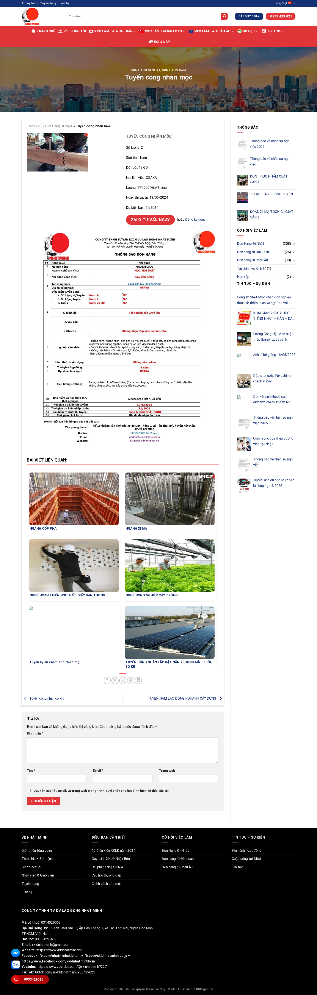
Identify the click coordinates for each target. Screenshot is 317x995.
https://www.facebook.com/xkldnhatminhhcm (58, 961)
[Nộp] (224, 16)
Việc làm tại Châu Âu (212, 31)
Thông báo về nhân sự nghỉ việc (270, 161)
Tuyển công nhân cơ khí (46, 698)
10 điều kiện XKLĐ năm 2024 (113, 850)
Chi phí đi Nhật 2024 (107, 867)
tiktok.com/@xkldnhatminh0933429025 (64, 972)
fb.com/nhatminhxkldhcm (60, 956)
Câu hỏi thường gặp (106, 875)
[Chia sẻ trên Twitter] (115, 680)
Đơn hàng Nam (174, 70)
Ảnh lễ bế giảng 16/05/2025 (274, 355)
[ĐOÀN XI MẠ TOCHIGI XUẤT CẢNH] (242, 215)
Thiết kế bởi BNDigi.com (195, 989)
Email (98, 771)
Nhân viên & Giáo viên (38, 875)
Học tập (243, 277)
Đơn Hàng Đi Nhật (145, 70)
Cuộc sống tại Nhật (246, 859)
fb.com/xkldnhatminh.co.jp (105, 956)
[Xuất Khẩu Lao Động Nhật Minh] (41, 16)
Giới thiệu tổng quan (37, 850)
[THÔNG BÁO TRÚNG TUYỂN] (242, 197)
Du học (249, 31)
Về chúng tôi (75, 31)
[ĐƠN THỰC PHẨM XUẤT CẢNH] (242, 180)
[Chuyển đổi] (293, 243)
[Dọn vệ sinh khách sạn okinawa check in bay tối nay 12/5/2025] (244, 402)
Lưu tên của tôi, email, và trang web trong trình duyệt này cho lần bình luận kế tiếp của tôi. (101, 791)
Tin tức (273, 31)
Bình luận (35, 733)
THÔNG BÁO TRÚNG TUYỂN (271, 194)
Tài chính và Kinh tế (251, 269)
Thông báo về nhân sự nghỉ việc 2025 (270, 144)
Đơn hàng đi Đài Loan (253, 252)
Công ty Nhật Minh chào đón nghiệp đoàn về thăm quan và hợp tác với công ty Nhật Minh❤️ (264, 300)
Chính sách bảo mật (107, 884)
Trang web (167, 771)
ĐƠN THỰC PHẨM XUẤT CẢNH (269, 179)
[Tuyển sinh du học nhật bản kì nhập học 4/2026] (244, 486)
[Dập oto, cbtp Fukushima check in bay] (244, 381)
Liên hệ (64, 3)
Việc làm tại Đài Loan (163, 31)
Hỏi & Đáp (162, 42)
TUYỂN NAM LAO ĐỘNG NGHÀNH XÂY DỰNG (182, 698)
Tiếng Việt (280, 3)
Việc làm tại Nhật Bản (113, 31)
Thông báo (29, 3)
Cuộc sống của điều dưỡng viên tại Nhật (273, 441)
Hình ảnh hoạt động (246, 850)
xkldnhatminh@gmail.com (51, 945)
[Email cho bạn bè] (122, 680)
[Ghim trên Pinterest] (130, 680)
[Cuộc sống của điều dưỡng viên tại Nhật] (244, 444)
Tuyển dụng (48, 3)
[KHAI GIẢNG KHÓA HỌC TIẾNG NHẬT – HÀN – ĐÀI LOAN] (244, 318)
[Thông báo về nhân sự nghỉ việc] (242, 162)
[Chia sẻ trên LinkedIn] (138, 680)
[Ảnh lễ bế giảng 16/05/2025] (244, 360)
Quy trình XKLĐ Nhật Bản (111, 859)
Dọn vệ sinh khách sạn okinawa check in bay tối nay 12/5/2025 (271, 400)
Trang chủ (46, 31)
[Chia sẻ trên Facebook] (107, 680)
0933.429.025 (45, 939)
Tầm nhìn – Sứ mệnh (37, 859)
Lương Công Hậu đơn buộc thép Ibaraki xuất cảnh (273, 337)
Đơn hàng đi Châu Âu (252, 260)
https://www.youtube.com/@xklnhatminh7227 (72, 967)
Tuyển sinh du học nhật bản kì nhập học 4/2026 (273, 483)
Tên (31, 771)
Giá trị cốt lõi (31, 867)
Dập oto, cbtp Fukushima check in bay (272, 378)
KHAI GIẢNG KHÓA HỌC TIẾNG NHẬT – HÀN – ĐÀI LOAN (273, 316)
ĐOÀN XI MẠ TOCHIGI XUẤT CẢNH (271, 214)
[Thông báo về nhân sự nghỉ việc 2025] (242, 144)
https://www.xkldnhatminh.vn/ (59, 950)
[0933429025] (15, 980)
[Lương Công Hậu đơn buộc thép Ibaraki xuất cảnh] (244, 339)
